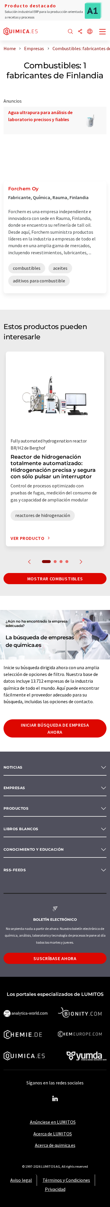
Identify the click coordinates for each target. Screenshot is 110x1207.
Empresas (14, 788)
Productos (16, 808)
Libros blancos (21, 829)
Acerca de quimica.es (55, 1145)
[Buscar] (70, 31)
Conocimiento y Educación (34, 849)
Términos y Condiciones (66, 1180)
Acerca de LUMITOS (52, 1134)
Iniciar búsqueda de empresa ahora (55, 728)
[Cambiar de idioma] (90, 31)
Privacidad (55, 1189)
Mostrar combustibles (55, 579)
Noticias (13, 767)
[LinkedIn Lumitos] (55, 1099)
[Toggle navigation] (102, 32)
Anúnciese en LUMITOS (53, 1122)
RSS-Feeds (15, 870)
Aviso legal (21, 1180)
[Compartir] (80, 31)
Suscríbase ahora (54, 958)
